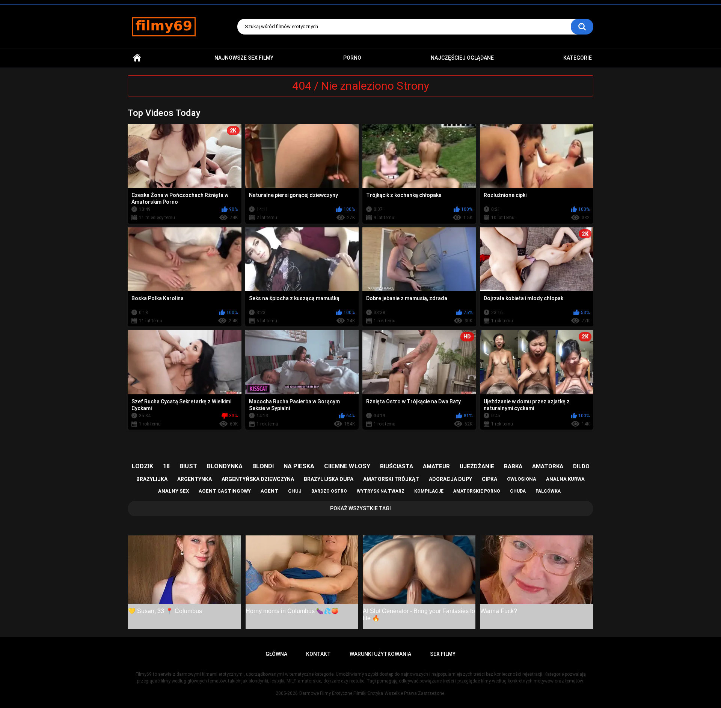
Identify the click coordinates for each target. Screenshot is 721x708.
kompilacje (428, 491)
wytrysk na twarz (380, 491)
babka (513, 466)
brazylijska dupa (328, 479)
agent (269, 491)
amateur (436, 466)
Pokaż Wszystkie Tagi (360, 508)
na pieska (299, 466)
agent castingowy (225, 491)
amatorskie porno (476, 491)
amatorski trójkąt (391, 479)
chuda (518, 491)
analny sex (173, 491)
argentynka (194, 479)
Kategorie (577, 58)
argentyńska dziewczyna (258, 479)
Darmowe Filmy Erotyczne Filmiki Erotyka (341, 693)
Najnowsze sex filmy (243, 58)
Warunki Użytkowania (380, 654)
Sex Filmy (443, 654)
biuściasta (396, 466)
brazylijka (151, 479)
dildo (581, 466)
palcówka (548, 491)
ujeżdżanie (477, 466)
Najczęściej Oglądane (462, 58)
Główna (137, 58)
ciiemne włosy (347, 466)
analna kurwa (565, 479)
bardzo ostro (329, 491)
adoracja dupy (450, 479)
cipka (489, 479)
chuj (295, 491)
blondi (263, 466)
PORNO (352, 58)
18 (166, 466)
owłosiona (521, 479)
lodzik (142, 466)
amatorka (547, 466)
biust (188, 466)
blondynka (225, 466)
